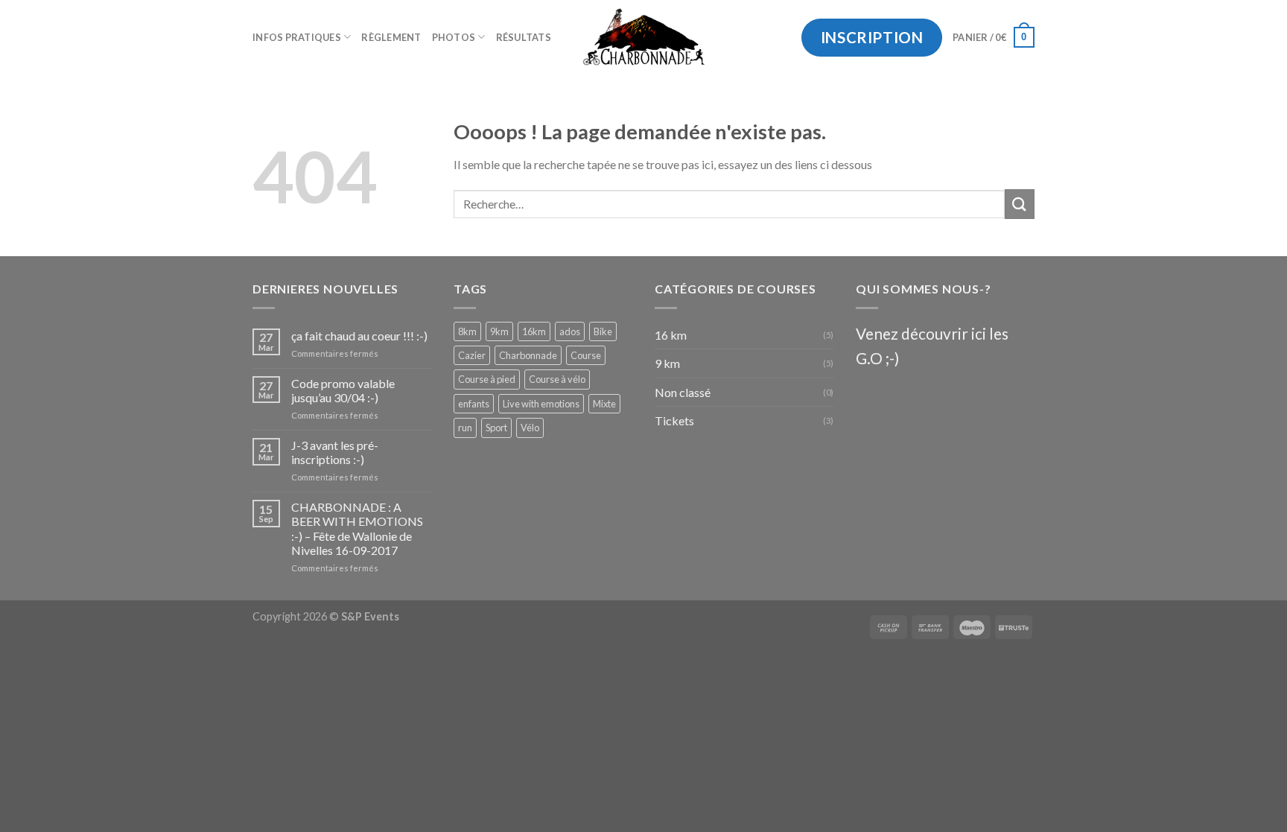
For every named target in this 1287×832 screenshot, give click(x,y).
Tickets (674, 420)
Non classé (683, 392)
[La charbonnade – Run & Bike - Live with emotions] (643, 37)
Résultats (523, 37)
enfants (473, 404)
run (465, 428)
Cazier (472, 355)
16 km (671, 335)
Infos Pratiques (296, 37)
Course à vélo (557, 379)
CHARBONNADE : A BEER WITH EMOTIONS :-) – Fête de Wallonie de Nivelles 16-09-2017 (357, 528)
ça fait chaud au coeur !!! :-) (359, 335)
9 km (667, 363)
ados (569, 331)
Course (586, 355)
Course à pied (486, 379)
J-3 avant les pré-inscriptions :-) (334, 452)
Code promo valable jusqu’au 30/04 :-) (343, 390)
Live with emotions (541, 404)
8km (467, 331)
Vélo (530, 428)
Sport (496, 428)
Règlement (391, 37)
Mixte (604, 404)
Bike (603, 331)
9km (499, 331)
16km (534, 331)
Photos (454, 37)
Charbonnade (528, 355)
